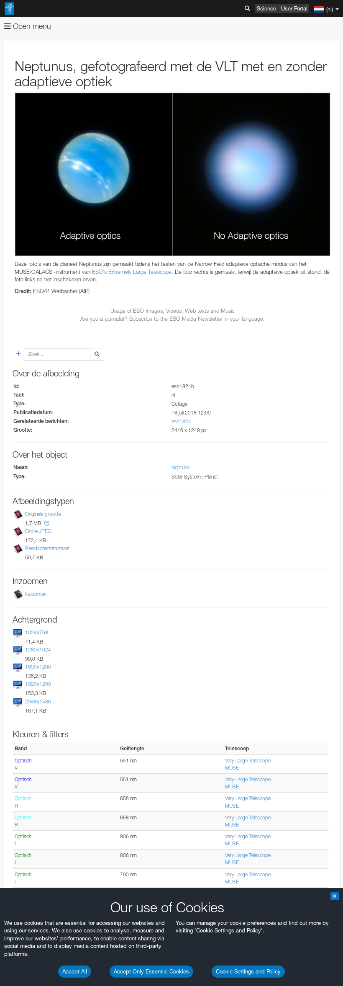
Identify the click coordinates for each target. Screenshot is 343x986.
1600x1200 (38, 667)
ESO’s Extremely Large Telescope (132, 271)
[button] (46, 523)
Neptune (180, 467)
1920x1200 (38, 684)
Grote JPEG (38, 531)
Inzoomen (35, 594)
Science (266, 8)
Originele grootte (43, 514)
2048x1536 (38, 701)
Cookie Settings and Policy (248, 971)
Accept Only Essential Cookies (151, 971)
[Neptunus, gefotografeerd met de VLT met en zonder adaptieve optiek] (172, 174)
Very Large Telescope (248, 760)
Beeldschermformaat (47, 548)
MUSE (232, 768)
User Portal (294, 8)
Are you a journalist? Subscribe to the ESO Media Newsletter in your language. (172, 318)
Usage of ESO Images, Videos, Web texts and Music (172, 310)
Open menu (31, 26)
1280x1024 (38, 649)
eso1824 (181, 421)
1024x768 (36, 632)
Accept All (74, 971)
